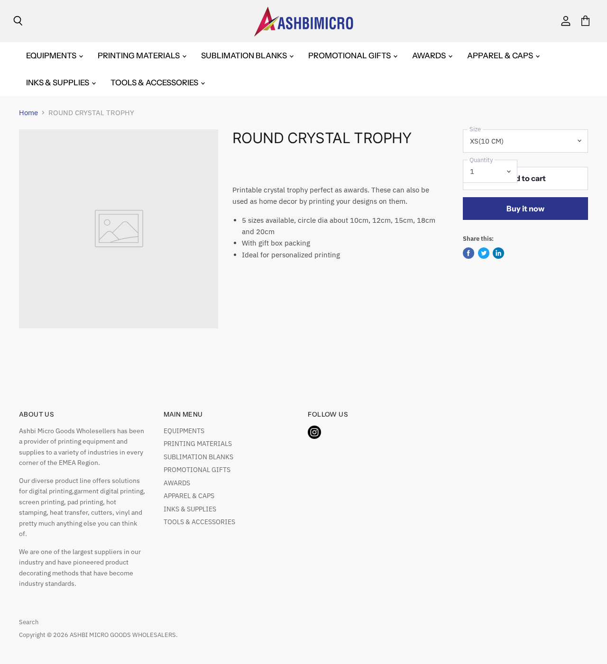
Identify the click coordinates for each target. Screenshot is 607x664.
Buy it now (525, 208)
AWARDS (429, 55)
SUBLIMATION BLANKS (244, 55)
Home (28, 113)
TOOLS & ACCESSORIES (155, 82)
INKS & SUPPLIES (58, 82)
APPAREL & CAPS (500, 55)
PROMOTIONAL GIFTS (350, 55)
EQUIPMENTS (52, 55)
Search (28, 622)
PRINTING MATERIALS (139, 55)
